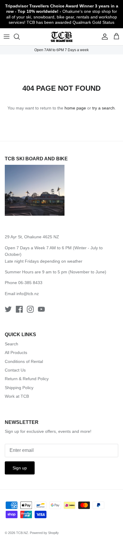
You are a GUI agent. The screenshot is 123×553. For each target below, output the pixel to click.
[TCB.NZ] (61, 36)
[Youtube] (41, 309)
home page (75, 108)
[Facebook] (19, 309)
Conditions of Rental (24, 361)
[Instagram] (30, 309)
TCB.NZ (22, 533)
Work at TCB (17, 396)
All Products (16, 352)
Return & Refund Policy (27, 378)
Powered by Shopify (44, 533)
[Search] (19, 36)
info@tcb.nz (27, 293)
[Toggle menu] (6, 36)
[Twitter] (8, 309)
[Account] (103, 36)
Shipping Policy (19, 387)
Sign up (20, 468)
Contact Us (15, 370)
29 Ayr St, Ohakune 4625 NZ (32, 236)
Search (11, 343)
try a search (103, 108)
